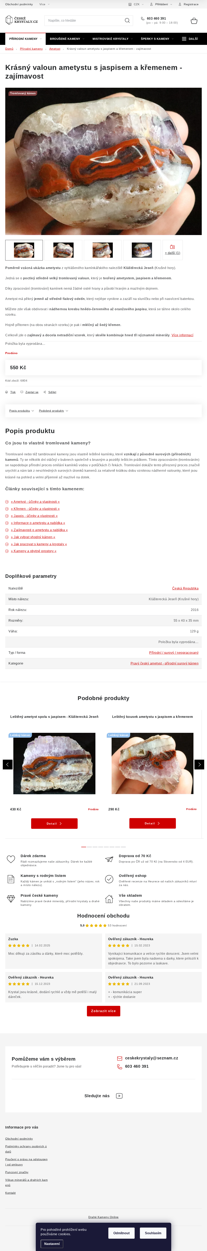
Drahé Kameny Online (103, 1217)
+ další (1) (172, 253)
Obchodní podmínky (19, 4)
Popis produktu (19, 410)
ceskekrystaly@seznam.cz (151, 1058)
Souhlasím (153, 1233)
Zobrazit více (103, 1011)
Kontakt (10, 1192)
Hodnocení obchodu (103, 916)
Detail (52, 823)
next (199, 764)
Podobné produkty (51, 410)
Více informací (182, 335)
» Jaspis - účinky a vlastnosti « (34, 516)
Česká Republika (185, 588)
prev (8, 764)
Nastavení (52, 1244)
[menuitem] (25, 39)
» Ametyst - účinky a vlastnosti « (35, 501)
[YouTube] (119, 1096)
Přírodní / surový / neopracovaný (174, 652)
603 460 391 (156, 18)
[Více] (190, 39)
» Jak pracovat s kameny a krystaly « (39, 544)
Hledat (127, 20)
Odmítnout (121, 1233)
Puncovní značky (17, 1172)
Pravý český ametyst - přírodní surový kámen (165, 663)
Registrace (191, 4)
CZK (136, 4)
